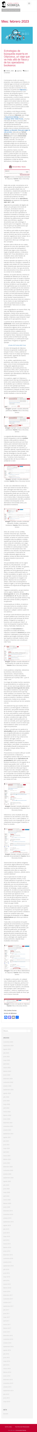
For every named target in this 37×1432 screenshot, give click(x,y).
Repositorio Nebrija (11, 117)
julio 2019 (6, 1229)
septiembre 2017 (8, 1306)
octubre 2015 (7, 1387)
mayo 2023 (6, 1060)
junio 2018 (6, 1273)
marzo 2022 (7, 1112)
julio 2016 (6, 1354)
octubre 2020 (7, 1174)
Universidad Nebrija (21, 1430)
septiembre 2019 (8, 1222)
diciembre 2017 (8, 1295)
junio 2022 (6, 1101)
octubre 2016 (7, 1343)
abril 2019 (6, 1240)
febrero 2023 (7, 1071)
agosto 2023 (7, 1049)
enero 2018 (6, 1291)
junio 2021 (6, 1145)
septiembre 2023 (8, 1045)
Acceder (5, 1414)
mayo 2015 (6, 1401)
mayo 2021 (6, 1148)
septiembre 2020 (8, 1178)
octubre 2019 (7, 1218)
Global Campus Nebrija (11, 10)
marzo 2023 (7, 1067)
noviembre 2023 (8, 1042)
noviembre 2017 (8, 1299)
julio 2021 (6, 1141)
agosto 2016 (7, 1350)
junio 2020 (6, 1189)
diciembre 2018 (8, 1255)
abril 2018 (6, 1280)
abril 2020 (6, 1196)
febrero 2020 (7, 1203)
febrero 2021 (7, 1159)
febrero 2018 (7, 1288)
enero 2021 (6, 1163)
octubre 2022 (7, 1086)
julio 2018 (6, 1269)
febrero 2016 (7, 1372)
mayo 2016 (6, 1361)
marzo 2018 (7, 1284)
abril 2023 (6, 1064)
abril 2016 (6, 1365)
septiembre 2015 (8, 1390)
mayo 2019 (6, 1236)
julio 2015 (6, 1394)
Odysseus (23, 90)
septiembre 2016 (8, 1346)
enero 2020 (6, 1207)
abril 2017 (6, 1321)
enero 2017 (6, 1332)
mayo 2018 (6, 1277)
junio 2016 (6, 1357)
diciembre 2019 (8, 1211)
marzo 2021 (7, 1156)
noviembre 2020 (8, 1170)
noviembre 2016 (8, 1339)
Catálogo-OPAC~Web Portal (13, 119)
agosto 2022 (7, 1093)
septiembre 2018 (8, 1266)
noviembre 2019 (8, 1214)
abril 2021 (6, 1152)
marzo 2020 (7, 1200)
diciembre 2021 (8, 1123)
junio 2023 (6, 1056)
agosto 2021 (7, 1137)
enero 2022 (6, 1119)
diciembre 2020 (8, 1167)
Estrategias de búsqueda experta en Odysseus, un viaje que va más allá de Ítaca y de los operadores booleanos (17, 58)
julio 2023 (6, 1053)
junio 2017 (6, 1313)
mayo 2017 (6, 1317)
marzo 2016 (7, 1368)
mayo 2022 (6, 1104)
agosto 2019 (7, 1225)
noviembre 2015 (8, 1383)
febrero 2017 (7, 1328)
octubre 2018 (7, 1262)
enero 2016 (6, 1376)
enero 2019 (6, 1251)
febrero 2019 (7, 1247)
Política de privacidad (22, 1427)
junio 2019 (6, 1233)
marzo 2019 (7, 1244)
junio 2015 (6, 1398)
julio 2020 (6, 1185)
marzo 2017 (7, 1324)
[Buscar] (29, 1030)
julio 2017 (6, 1310)
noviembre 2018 (8, 1258)
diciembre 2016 (8, 1335)
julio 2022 (6, 1097)
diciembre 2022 (8, 1078)
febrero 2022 (7, 1115)
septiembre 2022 (8, 1089)
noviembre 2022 (8, 1082)
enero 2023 (6, 1075)
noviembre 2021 (8, 1126)
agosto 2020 (7, 1181)
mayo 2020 (6, 1192)
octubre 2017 (7, 1302)
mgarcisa (19, 71)
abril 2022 (6, 1108)
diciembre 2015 (8, 1379)
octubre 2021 (7, 1130)
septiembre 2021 (8, 1134)
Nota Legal (8, 1427)
